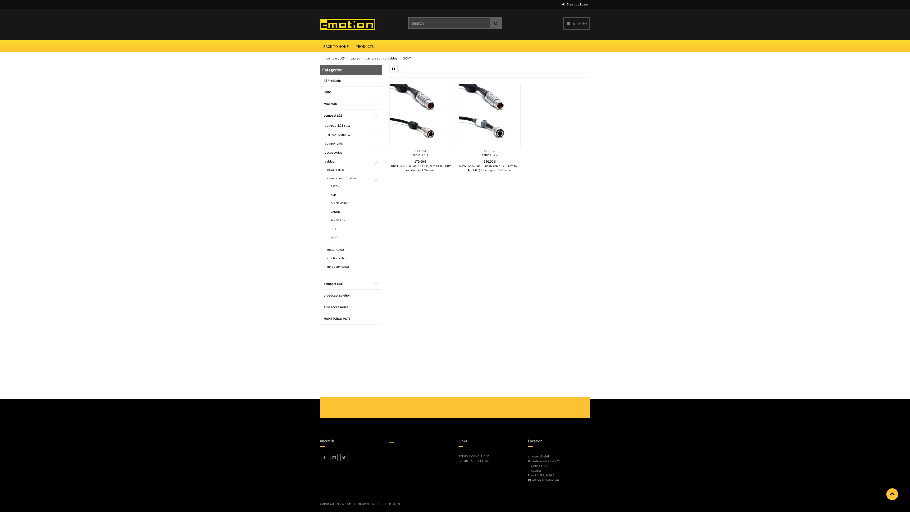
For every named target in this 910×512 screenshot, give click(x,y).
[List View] (402, 69)
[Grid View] (393, 69)
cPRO (328, 92)
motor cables (335, 249)
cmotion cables (337, 258)
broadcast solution (337, 295)
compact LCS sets (337, 125)
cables (355, 58)
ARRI (334, 195)
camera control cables (381, 58)
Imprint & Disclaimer (474, 461)
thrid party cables (338, 266)
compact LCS (335, 58)
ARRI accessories (336, 307)
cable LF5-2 (490, 155)
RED (333, 229)
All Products (332, 80)
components (334, 143)
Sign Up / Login (577, 4)
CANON (335, 212)
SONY (407, 58)
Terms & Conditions (474, 456)
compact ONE (333, 284)
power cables (335, 169)
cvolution (330, 104)
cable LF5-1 (420, 155)
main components (337, 134)
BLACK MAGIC (339, 203)
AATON (335, 186)
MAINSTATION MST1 (337, 318)
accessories (333, 152)
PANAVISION (338, 220)
